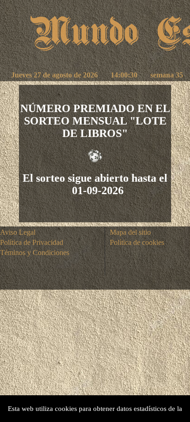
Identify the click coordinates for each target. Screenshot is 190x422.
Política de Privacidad (31, 242)
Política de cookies (137, 242)
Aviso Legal (18, 232)
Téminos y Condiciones (34, 252)
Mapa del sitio (130, 232)
